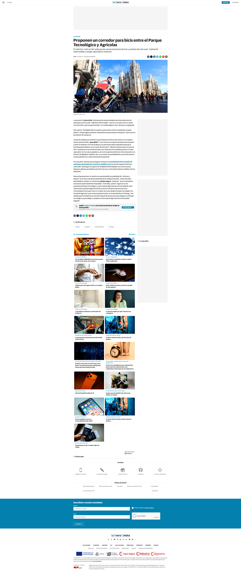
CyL (111, 545)
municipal (111, 227)
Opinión (148, 545)
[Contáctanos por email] (129, 539)
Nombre (75, 505)
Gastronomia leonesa (88, 486)
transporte (87, 227)
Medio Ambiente (99, 227)
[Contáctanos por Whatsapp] (123, 539)
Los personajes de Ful (88, 490)
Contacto (133, 548)
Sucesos (104, 545)
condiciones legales (149, 507)
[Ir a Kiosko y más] (126, 539)
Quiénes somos (125, 548)
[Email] (166, 56)
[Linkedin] (154, 56)
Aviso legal (91, 548)
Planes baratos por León (105, 486)
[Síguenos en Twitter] (111, 539)
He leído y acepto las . (144, 507)
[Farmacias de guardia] (160, 471)
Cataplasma (155, 490)
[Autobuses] (140, 471)
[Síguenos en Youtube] (114, 539)
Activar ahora (127, 207)
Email (74, 514)
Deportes (139, 545)
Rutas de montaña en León (134, 486)
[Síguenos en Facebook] (108, 539)
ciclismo (77, 227)
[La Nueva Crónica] (120, 537)
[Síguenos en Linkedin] (120, 539)
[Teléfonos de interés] (80, 471)
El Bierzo (96, 545)
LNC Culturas (119, 545)
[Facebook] (148, 56)
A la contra (120, 486)
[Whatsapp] (160, 56)
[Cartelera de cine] (122, 471)
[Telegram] (157, 56)
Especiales (130, 545)
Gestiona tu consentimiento (145, 548)
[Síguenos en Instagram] (117, 539)
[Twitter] (151, 56)
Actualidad (76, 36)
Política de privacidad (101, 548)
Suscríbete (78, 524)
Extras (156, 545)
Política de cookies (114, 548)
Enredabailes (154, 486)
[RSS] (132, 539)
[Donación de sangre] (102, 471)
